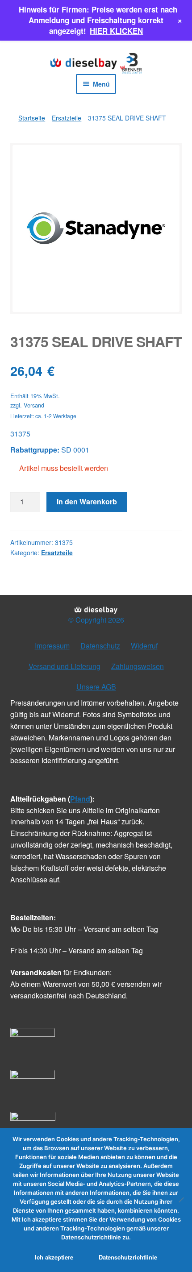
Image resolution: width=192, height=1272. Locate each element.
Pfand (80, 799)
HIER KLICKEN (116, 30)
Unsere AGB (96, 687)
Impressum (52, 645)
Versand (34, 405)
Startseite (31, 117)
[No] (180, 1199)
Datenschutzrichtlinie (128, 1257)
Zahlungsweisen (137, 666)
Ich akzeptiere (54, 1257)
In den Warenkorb (87, 501)
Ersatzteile (66, 117)
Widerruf (144, 645)
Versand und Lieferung (64, 666)
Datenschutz (100, 645)
